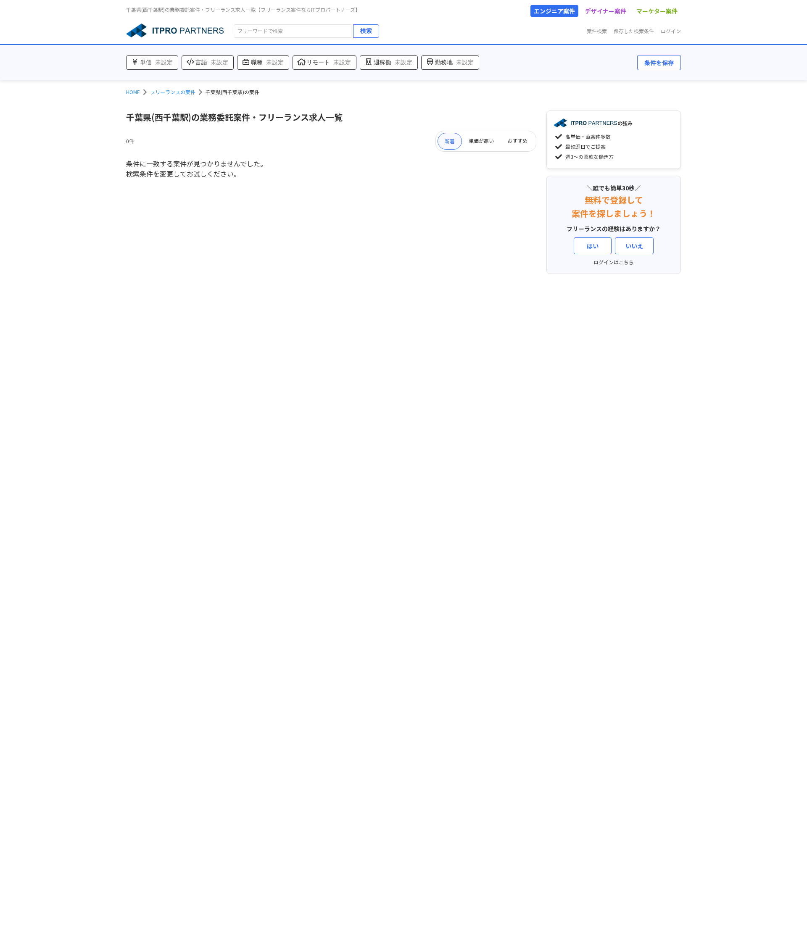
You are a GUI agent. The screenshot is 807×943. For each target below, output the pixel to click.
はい (593, 246)
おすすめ (517, 140)
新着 (450, 141)
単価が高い (481, 140)
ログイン (671, 30)
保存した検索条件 (634, 30)
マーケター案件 (657, 11)
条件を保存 (659, 62)
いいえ (634, 246)
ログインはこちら (613, 262)
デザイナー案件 (605, 11)
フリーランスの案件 (172, 91)
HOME (133, 91)
